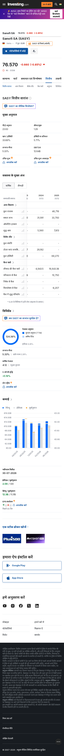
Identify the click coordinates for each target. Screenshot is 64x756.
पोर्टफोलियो (7, 628)
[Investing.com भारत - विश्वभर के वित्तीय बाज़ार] (18, 4)
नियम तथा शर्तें (7, 718)
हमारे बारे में (39, 622)
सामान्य (6, 78)
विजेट (4, 635)
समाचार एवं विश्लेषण (31, 78)
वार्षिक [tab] (8, 185)
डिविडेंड (58, 86)
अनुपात (49, 86)
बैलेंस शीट (30, 86)
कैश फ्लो (40, 86)
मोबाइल (5, 622)
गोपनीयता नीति (7, 728)
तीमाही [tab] (20, 185)
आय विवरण (19, 86)
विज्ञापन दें (38, 628)
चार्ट (15, 78)
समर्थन (37, 635)
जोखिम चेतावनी (7, 738)
